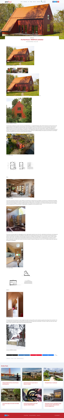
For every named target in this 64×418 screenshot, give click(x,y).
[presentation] (11, 374)
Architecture (25, 1)
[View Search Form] (44, 2)
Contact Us (38, 1)
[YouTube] (58, 1)
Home (22, 1)
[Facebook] (53, 1)
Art (28, 1)
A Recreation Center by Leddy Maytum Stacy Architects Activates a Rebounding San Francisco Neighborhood (53, 405)
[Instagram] (56, 1)
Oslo (15, 358)
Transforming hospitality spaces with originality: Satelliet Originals (30, 404)
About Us (34, 1)
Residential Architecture (20, 358)
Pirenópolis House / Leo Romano (51, 383)
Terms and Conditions (32, 415)
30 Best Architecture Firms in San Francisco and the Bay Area (10, 383)
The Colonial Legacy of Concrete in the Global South (10, 404)
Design (31, 1)
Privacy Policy (26, 415)
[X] (55, 1)
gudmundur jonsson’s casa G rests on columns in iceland (31, 383)
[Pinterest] (8, 415)
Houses (12, 358)
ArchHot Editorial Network (30, 41)
